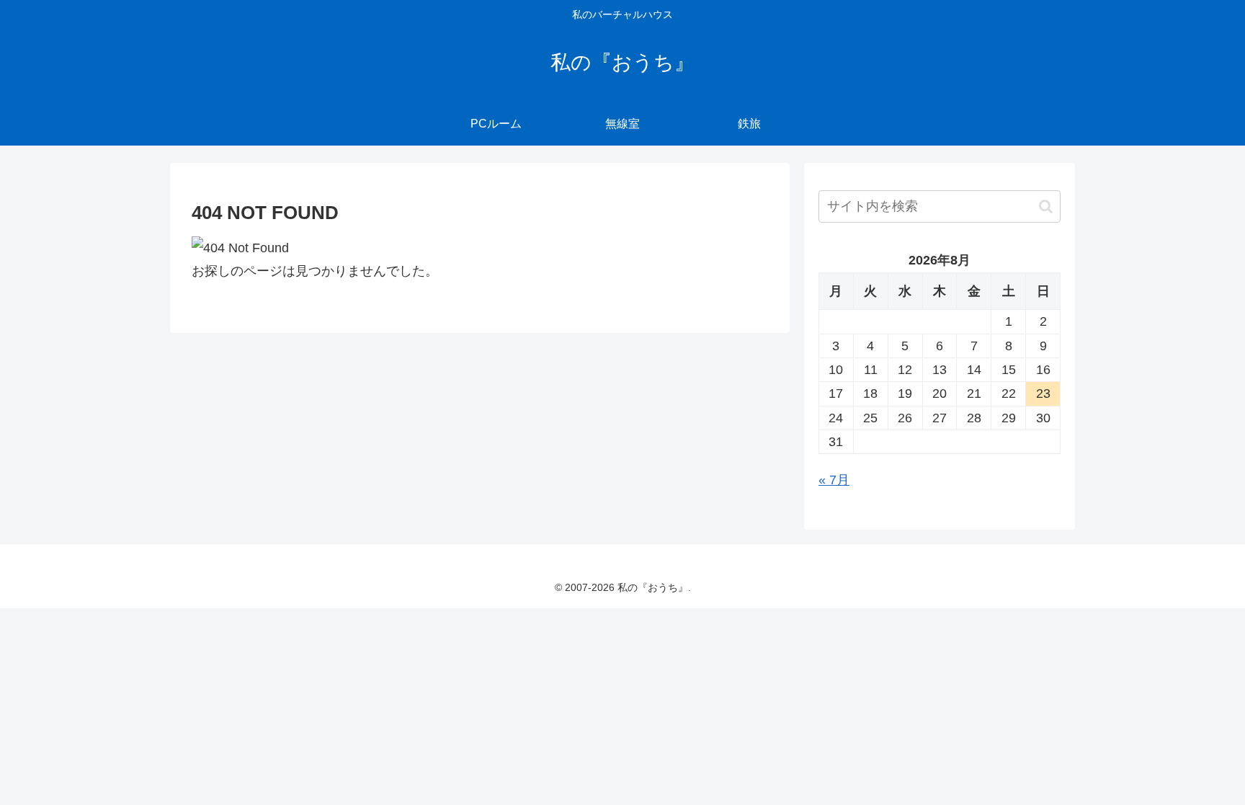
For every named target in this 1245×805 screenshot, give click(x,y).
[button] (1045, 206)
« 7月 (833, 480)
